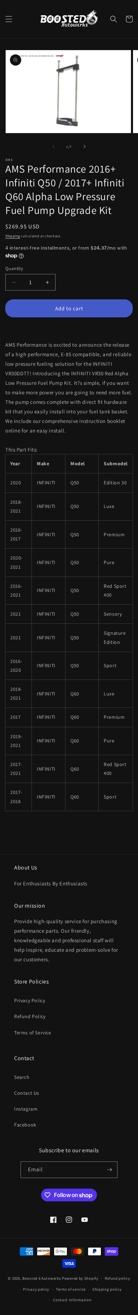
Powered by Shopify (80, 1278)
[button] (9, 19)
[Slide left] (53, 146)
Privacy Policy (29, 1000)
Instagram (26, 1109)
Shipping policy (107, 1289)
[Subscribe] (109, 1169)
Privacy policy (36, 1289)
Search (22, 1077)
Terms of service (71, 1289)
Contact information (72, 1299)
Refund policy (117, 1278)
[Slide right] (84, 146)
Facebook (25, 1125)
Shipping (12, 236)
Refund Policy (30, 1016)
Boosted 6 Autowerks (41, 1278)
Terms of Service (32, 1032)
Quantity (14, 268)
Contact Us (26, 1093)
